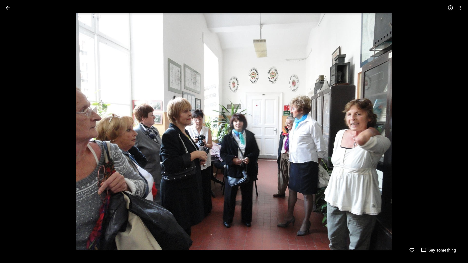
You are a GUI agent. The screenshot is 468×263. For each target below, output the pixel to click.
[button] (13, 131)
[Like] (412, 250)
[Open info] (450, 8)
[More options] (460, 8)
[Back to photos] (8, 8)
